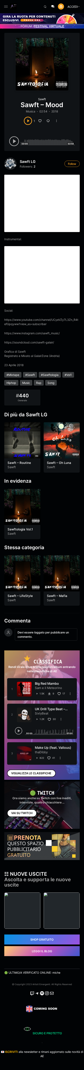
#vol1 (68, 375)
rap (38, 382)
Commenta (17, 620)
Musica (30, 111)
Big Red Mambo (47, 683)
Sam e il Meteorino (48, 688)
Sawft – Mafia (57, 596)
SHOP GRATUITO (42, 939)
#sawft (30, 375)
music (26, 382)
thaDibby (41, 752)
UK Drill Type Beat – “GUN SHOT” (50, 711)
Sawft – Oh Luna (59, 463)
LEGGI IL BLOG (42, 951)
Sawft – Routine (19, 463)
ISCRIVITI (11, 1051)
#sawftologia (50, 375)
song (51, 382)
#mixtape (13, 375)
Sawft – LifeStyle (20, 596)
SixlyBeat (41, 713)
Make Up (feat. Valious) (53, 748)
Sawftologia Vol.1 (20, 529)
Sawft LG (27, 161)
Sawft (42, 99)
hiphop (11, 382)
